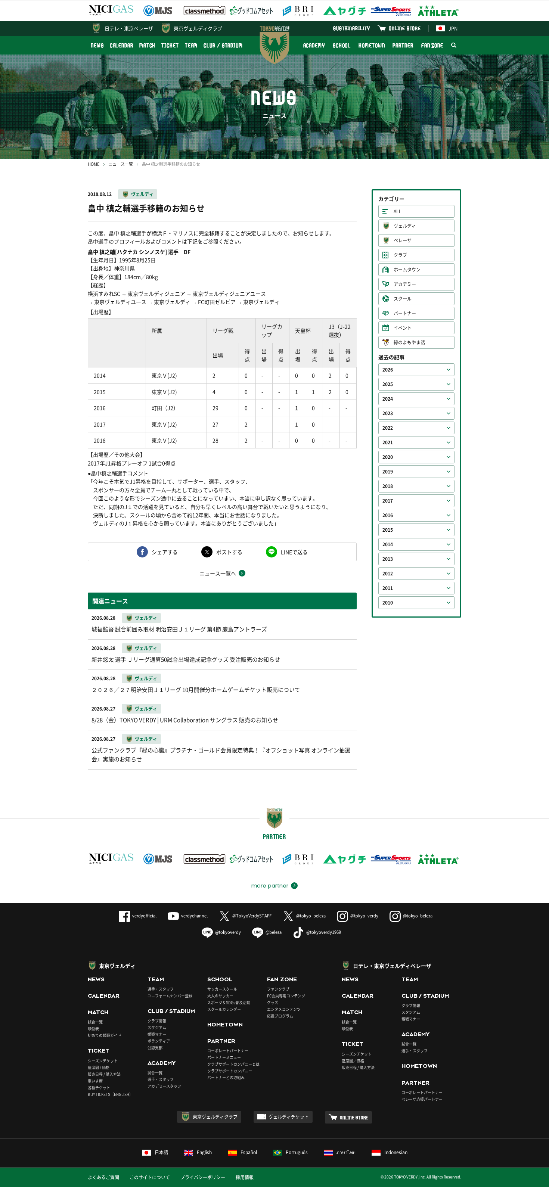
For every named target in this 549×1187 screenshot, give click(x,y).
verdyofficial (144, 916)
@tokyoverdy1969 (323, 932)
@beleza (274, 932)
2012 (387, 573)
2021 (387, 442)
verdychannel (194, 916)
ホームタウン (407, 269)
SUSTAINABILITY (351, 28)
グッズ (272, 1002)
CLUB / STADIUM (223, 45)
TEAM (191, 45)
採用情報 (245, 1177)
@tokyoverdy (228, 932)
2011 (387, 588)
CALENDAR (121, 45)
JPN (453, 28)
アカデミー (405, 284)
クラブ (400, 255)
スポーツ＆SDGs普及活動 (228, 1002)
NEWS (97, 45)
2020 (387, 457)
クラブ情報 (157, 1020)
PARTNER (403, 45)
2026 (387, 369)
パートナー (405, 313)
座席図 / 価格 (98, 1067)
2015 (387, 529)
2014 (387, 544)
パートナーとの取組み (226, 1077)
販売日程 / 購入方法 (104, 1074)
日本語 (161, 1152)
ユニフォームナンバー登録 (170, 995)
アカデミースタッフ (164, 1086)
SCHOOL (342, 45)
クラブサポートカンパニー (229, 1070)
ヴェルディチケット (289, 1116)
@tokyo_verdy (364, 916)
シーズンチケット (103, 1060)
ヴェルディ (142, 194)
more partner (269, 885)
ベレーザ (403, 240)
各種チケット (99, 1087)
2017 (387, 500)
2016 (387, 515)
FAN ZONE (432, 45)
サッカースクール (222, 989)
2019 (387, 471)
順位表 (93, 1028)
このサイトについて (150, 1177)
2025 (387, 384)
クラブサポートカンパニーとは (233, 1064)
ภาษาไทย (346, 1152)
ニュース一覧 (120, 164)
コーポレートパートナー (227, 1050)
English (204, 1152)
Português (297, 1152)
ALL (397, 211)
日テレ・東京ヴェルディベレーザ (392, 965)
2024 (387, 398)
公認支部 (155, 1047)
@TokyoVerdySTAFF (252, 916)
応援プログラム (280, 1016)
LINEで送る (294, 552)
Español (249, 1152)
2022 (387, 428)
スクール (403, 298)
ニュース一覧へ (217, 573)
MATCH (147, 45)
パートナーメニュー (224, 1057)
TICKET (170, 45)
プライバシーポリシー (202, 1177)
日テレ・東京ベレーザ (129, 28)
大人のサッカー (220, 995)
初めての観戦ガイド (104, 1035)
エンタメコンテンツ (284, 1009)
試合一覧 (95, 1022)
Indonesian (395, 1152)
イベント (403, 327)
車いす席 (95, 1081)
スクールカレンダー (224, 1009)
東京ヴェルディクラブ (198, 28)
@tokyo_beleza (311, 916)
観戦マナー (157, 1034)
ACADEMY (314, 45)
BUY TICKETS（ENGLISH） (110, 1094)
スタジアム (157, 1027)
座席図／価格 (353, 1060)
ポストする (229, 552)
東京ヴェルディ (117, 965)
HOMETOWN (372, 45)
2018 (387, 486)
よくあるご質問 (103, 1177)
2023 (387, 413)
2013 (387, 559)
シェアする (165, 552)
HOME (93, 164)
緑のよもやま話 (409, 342)
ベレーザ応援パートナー (422, 1099)
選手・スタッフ (161, 989)
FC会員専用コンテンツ (286, 995)
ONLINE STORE (405, 28)
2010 (387, 602)
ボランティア (159, 1041)
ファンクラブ (278, 989)
